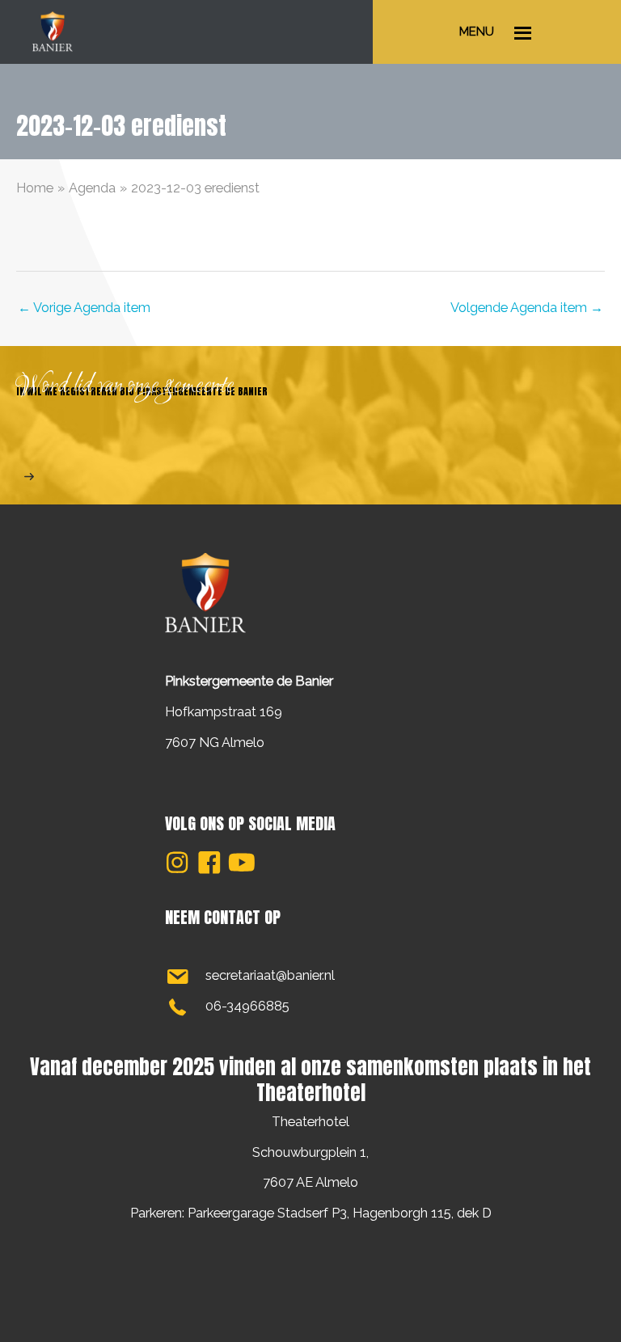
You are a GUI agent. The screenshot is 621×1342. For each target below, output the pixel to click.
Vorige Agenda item (84, 307)
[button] (177, 862)
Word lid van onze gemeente (125, 386)
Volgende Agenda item (526, 307)
